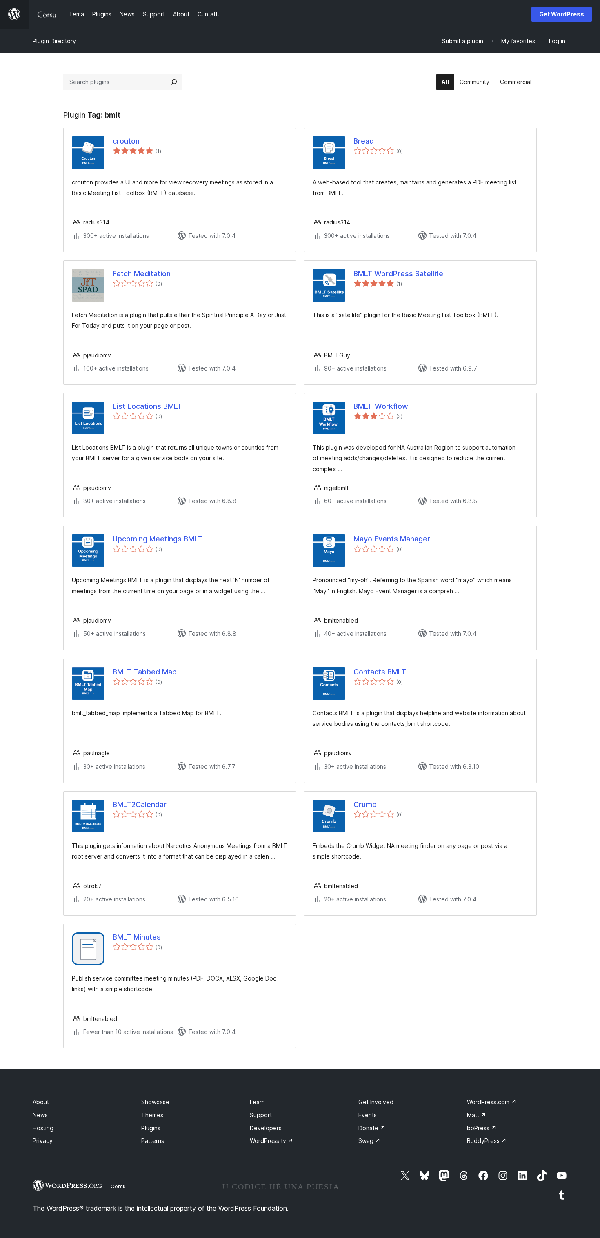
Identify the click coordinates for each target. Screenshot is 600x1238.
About (41, 1101)
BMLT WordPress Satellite (398, 273)
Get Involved (375, 1101)
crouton (126, 141)
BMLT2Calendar (140, 804)
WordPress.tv (271, 1140)
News (40, 1115)
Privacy (43, 1140)
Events (367, 1115)
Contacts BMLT (379, 672)
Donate (371, 1128)
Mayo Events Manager (391, 539)
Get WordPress (561, 14)
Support (261, 1115)
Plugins (150, 1128)
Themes (152, 1115)
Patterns (152, 1140)
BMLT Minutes (137, 937)
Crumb (365, 804)
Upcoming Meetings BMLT (157, 539)
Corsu (118, 1186)
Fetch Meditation (142, 273)
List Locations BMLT (147, 406)
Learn (257, 1101)
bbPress (481, 1128)
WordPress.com (491, 1101)
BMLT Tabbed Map (145, 672)
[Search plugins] (174, 82)
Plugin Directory (54, 41)
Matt (476, 1115)
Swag (369, 1140)
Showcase (155, 1101)
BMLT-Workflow (380, 406)
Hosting (43, 1128)
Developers (266, 1128)
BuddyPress (487, 1140)
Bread (363, 141)
